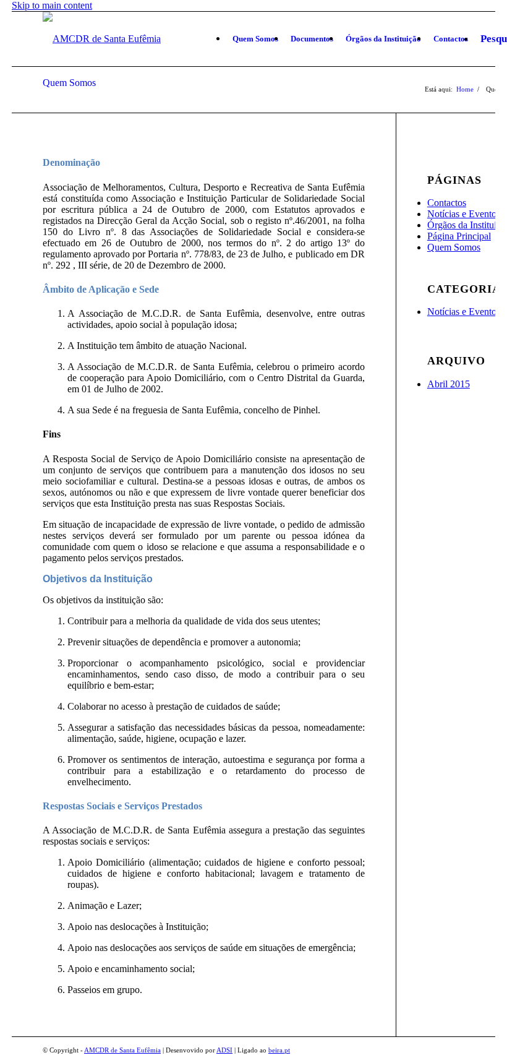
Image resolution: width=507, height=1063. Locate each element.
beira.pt (279, 1050)
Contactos (446, 202)
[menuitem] (255, 39)
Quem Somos (69, 82)
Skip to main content (52, 5)
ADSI (224, 1050)
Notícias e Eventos (463, 214)
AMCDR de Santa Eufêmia (122, 1050)
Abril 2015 (448, 384)
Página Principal (459, 236)
